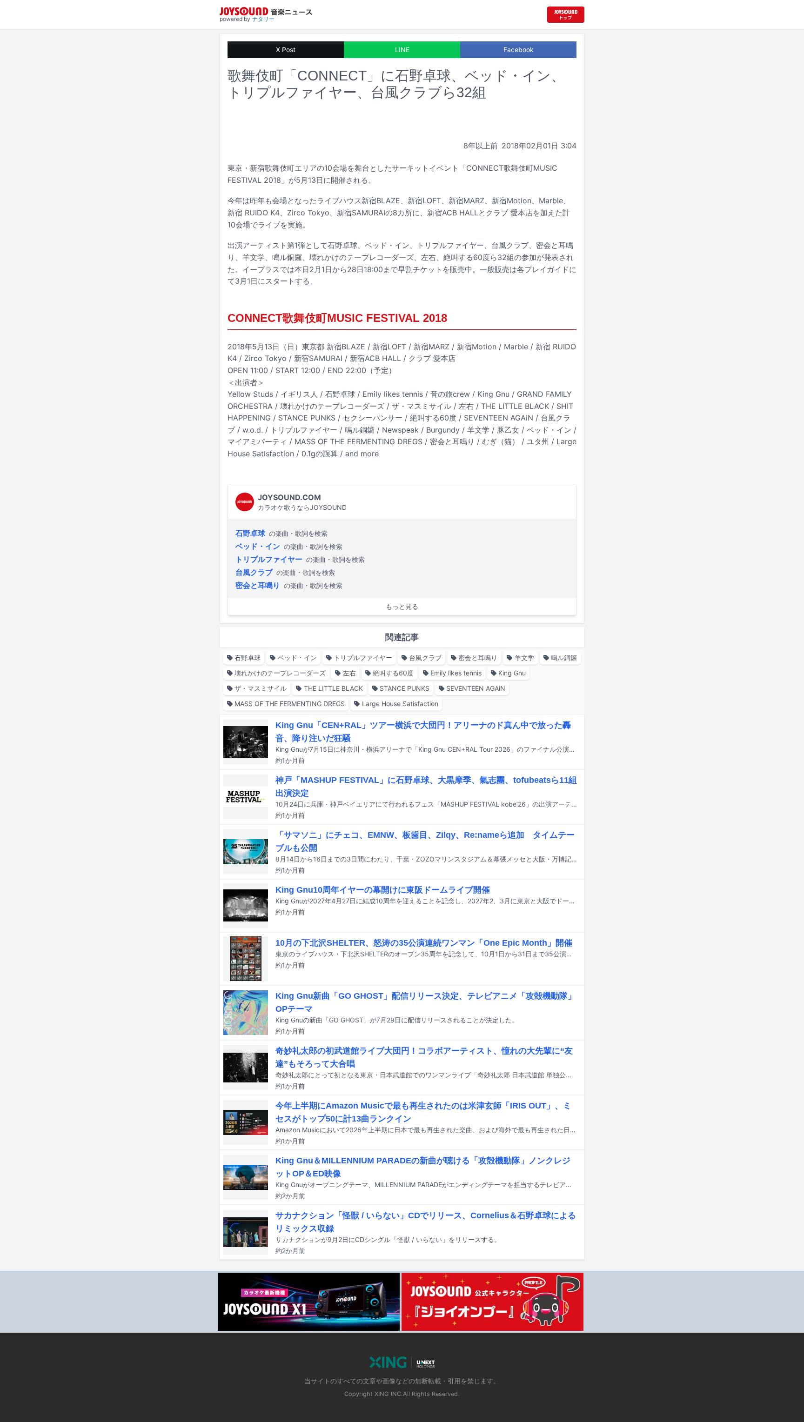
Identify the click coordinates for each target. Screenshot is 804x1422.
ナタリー (263, 18)
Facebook (518, 49)
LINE (402, 49)
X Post (285, 49)
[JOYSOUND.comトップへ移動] (565, 15)
